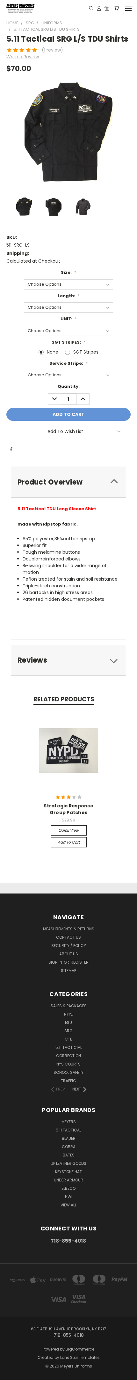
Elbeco (68, 1188)
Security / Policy (68, 945)
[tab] (68, 482)
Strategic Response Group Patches (68, 809)
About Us (68, 954)
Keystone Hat (68, 1171)
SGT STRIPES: (68, 342)
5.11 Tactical (68, 1130)
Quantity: (69, 386)
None (52, 352)
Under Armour (68, 1180)
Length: (69, 296)
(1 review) (52, 50)
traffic (68, 1080)
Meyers (68, 1121)
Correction (68, 1055)
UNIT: (69, 319)
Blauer (69, 1138)
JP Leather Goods (68, 1163)
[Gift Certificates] (107, 8)
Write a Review (22, 56)
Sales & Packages (69, 1005)
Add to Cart (69, 842)
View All (68, 1205)
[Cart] (116, 8)
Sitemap (68, 970)
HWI (68, 1196)
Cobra (69, 1146)
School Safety (68, 1072)
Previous (9, 1373)
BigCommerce (80, 1349)
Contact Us (68, 937)
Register (80, 962)
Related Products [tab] (63, 699)
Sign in (55, 962)
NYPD (68, 1014)
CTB (69, 1039)
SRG (68, 1030)
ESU (68, 1022)
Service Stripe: (68, 363)
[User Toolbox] (99, 8)
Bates (69, 1155)
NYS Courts (68, 1064)
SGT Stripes (85, 352)
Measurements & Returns (68, 929)
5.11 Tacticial (68, 1047)
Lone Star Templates (80, 1357)
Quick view (68, 830)
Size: (68, 272)
